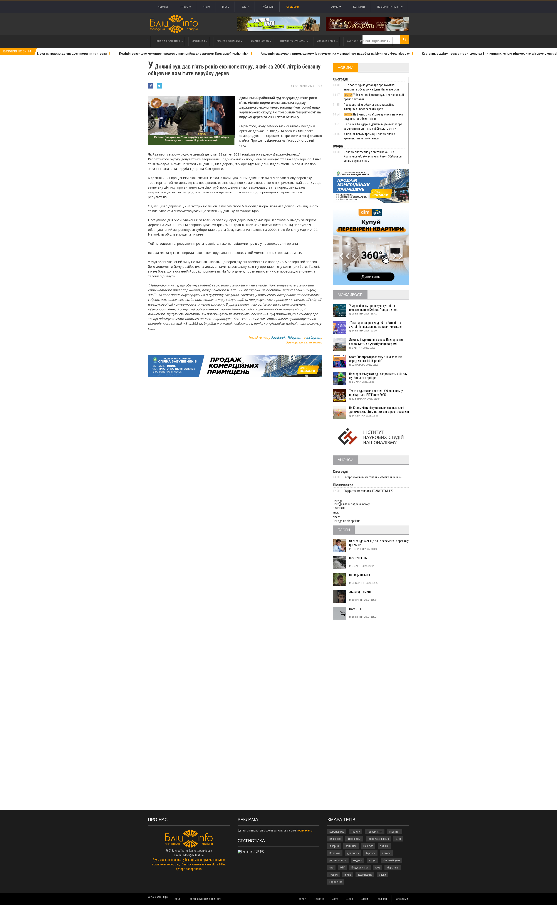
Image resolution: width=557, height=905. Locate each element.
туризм (333, 874)
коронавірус (336, 831)
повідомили (272, 140)
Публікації (268, 6)
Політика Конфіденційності (204, 898)
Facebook (278, 337)
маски (382, 874)
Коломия (334, 853)
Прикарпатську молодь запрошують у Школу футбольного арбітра (378, 376)
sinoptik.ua (353, 521)
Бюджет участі (360, 867)
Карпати (370, 853)
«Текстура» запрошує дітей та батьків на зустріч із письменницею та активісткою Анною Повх (375, 325)
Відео (225, 6)
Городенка (335, 881)
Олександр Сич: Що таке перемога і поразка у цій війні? (379, 543)
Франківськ (354, 838)
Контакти (359, 6)
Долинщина (365, 874)
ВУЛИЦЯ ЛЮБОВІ (359, 575)
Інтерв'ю (185, 6)
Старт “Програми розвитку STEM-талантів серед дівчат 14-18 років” (376, 359)
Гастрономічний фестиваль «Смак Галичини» (372, 477)
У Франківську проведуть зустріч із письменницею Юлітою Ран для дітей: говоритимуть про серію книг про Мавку (375, 308)
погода (386, 853)
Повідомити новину (390, 6)
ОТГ (342, 867)
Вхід (177, 898)
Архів (335, 6)
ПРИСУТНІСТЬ (358, 558)
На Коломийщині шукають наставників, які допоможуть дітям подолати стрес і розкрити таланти (379, 410)
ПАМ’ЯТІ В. (355, 609)
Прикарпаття (374, 831)
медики (357, 860)
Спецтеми (292, 6)
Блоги (245, 6)
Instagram (313, 337)
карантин (394, 831)
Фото (206, 6)
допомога (353, 853)
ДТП (398, 838)
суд (331, 867)
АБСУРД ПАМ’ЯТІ (360, 592)
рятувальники (337, 860)
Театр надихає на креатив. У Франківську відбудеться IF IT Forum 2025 (376, 392)
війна (347, 874)
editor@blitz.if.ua (193, 855)
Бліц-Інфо (335, 838)
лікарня (334, 846)
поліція (384, 846)
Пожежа (368, 846)
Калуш (372, 860)
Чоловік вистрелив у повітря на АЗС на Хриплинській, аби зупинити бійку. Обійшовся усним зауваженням (373, 156)
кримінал (351, 846)
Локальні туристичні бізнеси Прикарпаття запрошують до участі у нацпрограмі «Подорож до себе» (376, 342)
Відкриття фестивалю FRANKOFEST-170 (368, 491)
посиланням (304, 830)
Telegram (294, 337)
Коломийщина (391, 860)
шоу (377, 867)
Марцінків (393, 867)
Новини (163, 6)
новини (355, 831)
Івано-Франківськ (378, 838)
